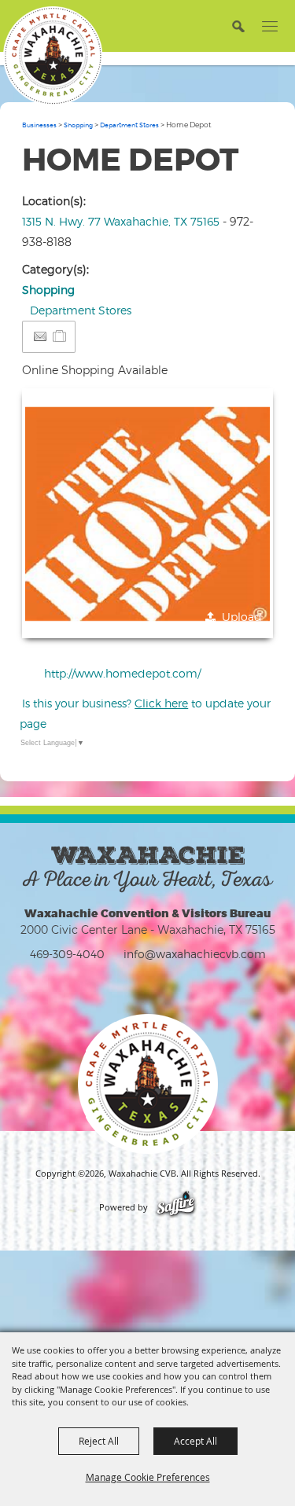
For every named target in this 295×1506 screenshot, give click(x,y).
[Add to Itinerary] (60, 336)
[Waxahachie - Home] (148, 1084)
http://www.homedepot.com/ (122, 673)
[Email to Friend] (40, 336)
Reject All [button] (99, 1440)
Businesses (39, 125)
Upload (242, 616)
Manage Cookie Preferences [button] (148, 1477)
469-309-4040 (67, 954)
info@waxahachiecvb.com (195, 954)
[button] (238, 25)
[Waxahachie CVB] (52, 55)
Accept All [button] (195, 1440)
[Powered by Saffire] (176, 1207)
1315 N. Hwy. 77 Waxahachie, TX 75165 (120, 221)
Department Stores (129, 125)
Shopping (78, 125)
